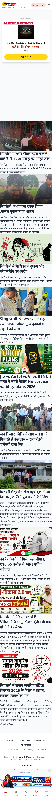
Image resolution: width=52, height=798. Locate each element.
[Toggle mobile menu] (48, 5)
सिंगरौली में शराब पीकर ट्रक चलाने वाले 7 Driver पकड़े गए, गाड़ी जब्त (25, 156)
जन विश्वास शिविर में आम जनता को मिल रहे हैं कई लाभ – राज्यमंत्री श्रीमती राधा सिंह (24, 439)
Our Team (25, 740)
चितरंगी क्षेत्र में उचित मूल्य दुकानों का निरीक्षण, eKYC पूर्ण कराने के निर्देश (25, 494)
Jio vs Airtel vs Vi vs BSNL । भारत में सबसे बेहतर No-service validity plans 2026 (26, 381)
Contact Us (39, 740)
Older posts (6, 723)
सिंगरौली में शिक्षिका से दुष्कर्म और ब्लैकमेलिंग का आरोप (22, 268)
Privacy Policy (27, 749)
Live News (39, 5)
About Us (11, 740)
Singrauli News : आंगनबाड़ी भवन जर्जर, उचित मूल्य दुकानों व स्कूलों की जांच (22, 323)
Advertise (26, 745)
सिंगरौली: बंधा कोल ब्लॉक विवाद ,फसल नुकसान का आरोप (21, 208)
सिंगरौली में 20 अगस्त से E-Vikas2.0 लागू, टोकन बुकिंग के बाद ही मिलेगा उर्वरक (25, 621)
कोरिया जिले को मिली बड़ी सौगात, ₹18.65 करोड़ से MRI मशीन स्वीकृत (22, 564)
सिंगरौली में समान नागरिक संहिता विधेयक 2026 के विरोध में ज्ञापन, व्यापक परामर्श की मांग (22, 690)
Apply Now (26, 57)
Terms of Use (41, 749)
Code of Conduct (12, 749)
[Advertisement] (26, 94)
